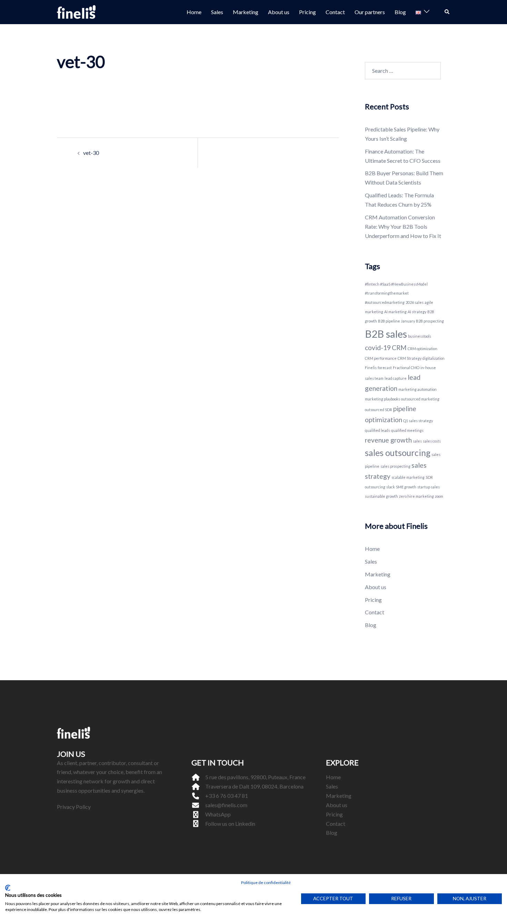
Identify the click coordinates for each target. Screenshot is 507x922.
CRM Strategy (409, 358)
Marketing (245, 12)
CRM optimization (422, 348)
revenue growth (388, 440)
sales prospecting (395, 466)
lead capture (396, 378)
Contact (335, 12)
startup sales (428, 487)
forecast (385, 367)
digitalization (434, 358)
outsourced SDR (378, 409)
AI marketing (395, 311)
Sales (217, 12)
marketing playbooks (382, 399)
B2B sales (386, 334)
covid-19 (378, 347)
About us (278, 12)
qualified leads (377, 430)
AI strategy (417, 311)
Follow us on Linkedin (230, 823)
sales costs (432, 441)
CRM (399, 347)
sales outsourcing (397, 453)
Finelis (371, 367)
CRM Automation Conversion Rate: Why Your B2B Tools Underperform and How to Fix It (403, 226)
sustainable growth (381, 496)
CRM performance (381, 358)
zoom (439, 496)
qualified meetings (407, 430)
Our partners (370, 12)
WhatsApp (218, 814)
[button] (447, 12)
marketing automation (417, 389)
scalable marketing (408, 477)
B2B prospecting (430, 321)
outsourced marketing (420, 399)
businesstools (419, 336)
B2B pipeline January (396, 321)
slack (390, 487)
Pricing (307, 12)
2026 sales (415, 302)
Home (194, 12)
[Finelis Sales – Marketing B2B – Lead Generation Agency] (76, 11)
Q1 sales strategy (418, 420)
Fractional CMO (406, 367)
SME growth (406, 487)
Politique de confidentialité (266, 882)
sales (417, 441)
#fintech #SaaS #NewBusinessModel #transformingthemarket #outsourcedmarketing (396, 293)
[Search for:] (403, 70)
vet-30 (91, 152)
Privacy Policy (74, 806)
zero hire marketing (416, 496)
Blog (400, 12)
